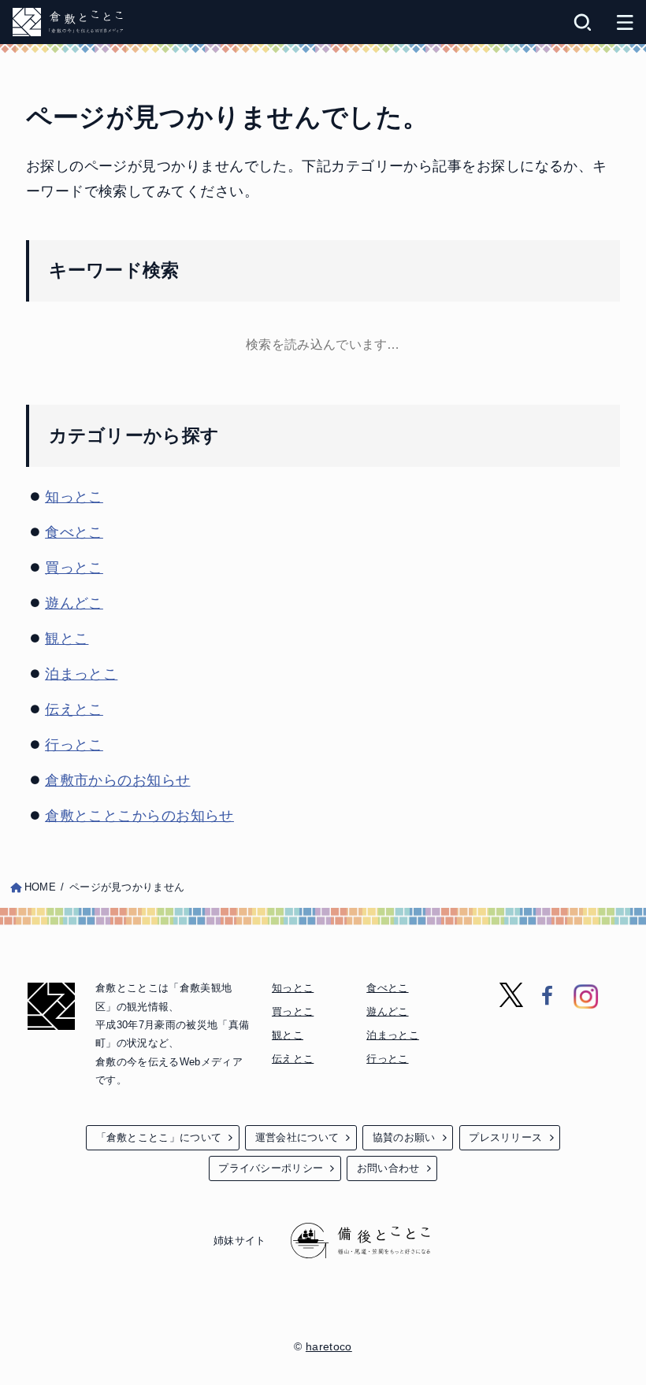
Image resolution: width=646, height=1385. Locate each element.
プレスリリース (505, 1137)
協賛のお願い (404, 1137)
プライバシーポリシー (270, 1168)
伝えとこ (74, 709)
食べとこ (74, 532)
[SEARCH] (582, 22)
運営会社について (297, 1137)
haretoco (329, 1346)
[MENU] (624, 22)
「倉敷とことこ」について (159, 1137)
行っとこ (74, 745)
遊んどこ (74, 603)
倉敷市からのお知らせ (118, 780)
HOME (40, 887)
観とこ (66, 638)
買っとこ (74, 568)
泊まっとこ (81, 674)
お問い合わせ (388, 1168)
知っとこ (74, 497)
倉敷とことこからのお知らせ (139, 816)
